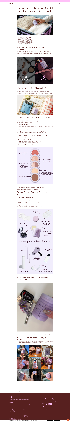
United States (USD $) (12, 418)
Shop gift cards (25, 415)
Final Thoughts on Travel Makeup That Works (24, 43)
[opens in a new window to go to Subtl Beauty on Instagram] (31, 404)
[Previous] (28, 1)
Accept (50, 420)
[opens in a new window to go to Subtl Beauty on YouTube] (34, 404)
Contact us (11, 409)
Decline (57, 420)
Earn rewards (25, 410)
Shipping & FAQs (12, 408)
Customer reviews (25, 411)
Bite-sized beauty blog (26, 414)
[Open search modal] (56, 3)
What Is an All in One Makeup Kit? (23, 38)
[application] (67, 419)
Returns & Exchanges (13, 411)
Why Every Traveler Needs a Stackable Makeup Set (25, 42)
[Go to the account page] (58, 3)
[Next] (42, 1)
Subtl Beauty (15, 419)
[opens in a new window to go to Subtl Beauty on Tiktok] (32, 404)
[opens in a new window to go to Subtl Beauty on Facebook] (29, 404)
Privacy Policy (12, 412)
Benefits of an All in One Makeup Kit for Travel (24, 39)
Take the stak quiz (25, 409)
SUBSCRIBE (20, 404)
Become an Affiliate (26, 416)
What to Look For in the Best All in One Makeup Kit (25, 40)
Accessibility (12, 415)
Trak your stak (12, 410)
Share (18, 388)
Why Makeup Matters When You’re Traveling (24, 37)
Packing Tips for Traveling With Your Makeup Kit (25, 41)
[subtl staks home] (11, 3)
